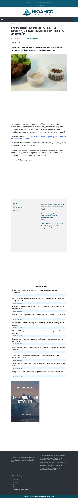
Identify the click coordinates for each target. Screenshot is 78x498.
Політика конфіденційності (21, 489)
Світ (19, 23)
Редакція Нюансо (32, 38)
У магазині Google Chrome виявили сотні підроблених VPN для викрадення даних (52, 215)
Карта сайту (16, 487)
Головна (29, 2)
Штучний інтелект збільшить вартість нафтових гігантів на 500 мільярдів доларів (52, 206)
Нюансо (54, 469)
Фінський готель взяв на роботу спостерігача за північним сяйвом (38, 137)
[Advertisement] (39, 107)
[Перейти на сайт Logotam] (25, 421)
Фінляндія (19, 207)
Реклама (49, 2)
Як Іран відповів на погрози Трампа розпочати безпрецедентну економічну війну (52, 225)
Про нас (35, 2)
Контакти (42, 2)
